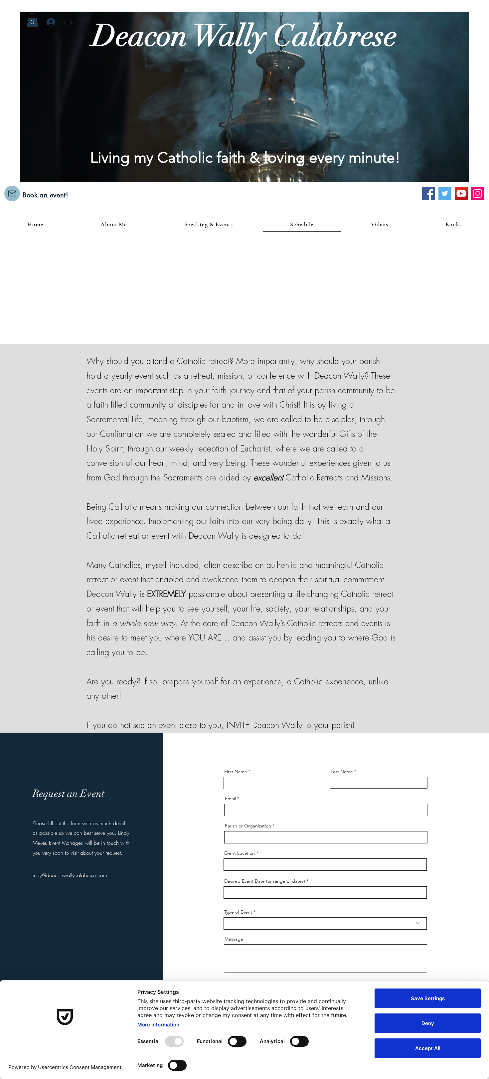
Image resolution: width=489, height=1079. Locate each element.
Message (234, 939)
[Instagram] (477, 193)
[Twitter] (444, 193)
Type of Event (238, 912)
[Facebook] (428, 193)
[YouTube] (461, 193)
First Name (235, 771)
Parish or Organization (248, 825)
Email (230, 798)
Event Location (239, 853)
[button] (32, 20)
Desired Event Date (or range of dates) (264, 881)
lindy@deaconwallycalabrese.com (69, 875)
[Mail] (12, 193)
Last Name (342, 771)
